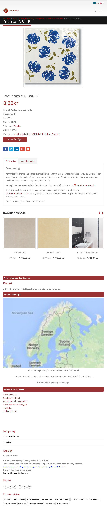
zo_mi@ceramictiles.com (17, 193)
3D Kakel (7, 499)
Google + (22, 149)
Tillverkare (46, 134)
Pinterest (15, 486)
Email (28, 149)
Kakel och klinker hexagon (15, 404)
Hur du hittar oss (12, 436)
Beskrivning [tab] (11, 161)
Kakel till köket (9, 394)
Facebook (5, 149)
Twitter (11, 149)
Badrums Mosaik (19, 499)
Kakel (16, 134)
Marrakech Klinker (62, 499)
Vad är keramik (10, 411)
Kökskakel (36, 134)
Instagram (20, 486)
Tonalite (17, 126)
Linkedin (25, 486)
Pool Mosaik (22, 504)
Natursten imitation (93, 499)
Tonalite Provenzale (86, 185)
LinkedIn (16, 149)
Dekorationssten (33, 499)
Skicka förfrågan (15, 139)
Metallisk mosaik (77, 499)
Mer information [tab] (27, 161)
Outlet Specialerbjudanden (15, 401)
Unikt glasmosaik (63, 504)
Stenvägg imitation (36, 504)
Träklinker (7, 408)
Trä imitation (50, 504)
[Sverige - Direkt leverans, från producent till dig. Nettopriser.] (11, 10)
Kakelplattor (25, 134)
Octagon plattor (10, 504)
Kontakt (7, 283)
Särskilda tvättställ (11, 398)
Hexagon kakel (47, 499)
